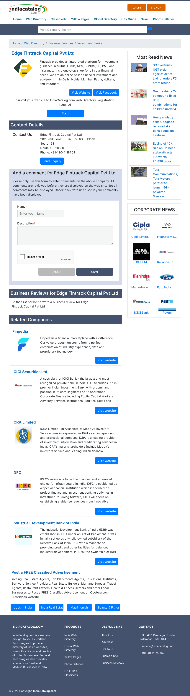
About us (107, 635)
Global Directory (105, 19)
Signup (156, 7)
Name (22, 206)
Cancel (57, 271)
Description (26, 223)
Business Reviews (112, 662)
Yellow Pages (80, 19)
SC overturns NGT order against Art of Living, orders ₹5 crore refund (165, 74)
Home (17, 19)
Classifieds (58, 19)
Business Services (60, 43)
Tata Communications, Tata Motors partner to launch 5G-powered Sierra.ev (165, 183)
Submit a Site (109, 655)
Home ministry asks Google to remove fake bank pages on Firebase (163, 126)
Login (137, 7)
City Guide (128, 19)
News (145, 19)
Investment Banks (89, 43)
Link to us (107, 649)
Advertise (107, 642)
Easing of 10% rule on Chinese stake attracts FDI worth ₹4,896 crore (164, 152)
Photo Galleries (164, 19)
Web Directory (36, 19)
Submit (95, 271)
